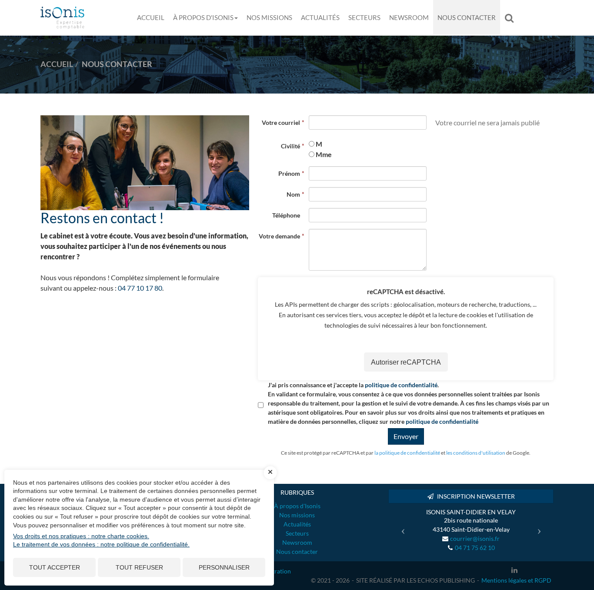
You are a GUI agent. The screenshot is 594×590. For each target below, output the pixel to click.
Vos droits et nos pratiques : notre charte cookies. (81, 536)
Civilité (290, 146)
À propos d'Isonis (203, 17)
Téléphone (286, 215)
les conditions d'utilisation (475, 452)
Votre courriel (281, 122)
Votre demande (279, 236)
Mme (324, 154)
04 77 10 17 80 (140, 288)
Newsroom (409, 17)
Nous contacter (466, 17)
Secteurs (364, 17)
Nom (293, 194)
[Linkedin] (514, 570)
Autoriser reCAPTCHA (406, 362)
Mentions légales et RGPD (516, 580)
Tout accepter (54, 567)
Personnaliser (224, 567)
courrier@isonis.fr (475, 538)
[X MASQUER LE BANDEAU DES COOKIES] (270, 472)
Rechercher (511, 17)
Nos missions (269, 17)
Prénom (289, 173)
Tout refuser (139, 567)
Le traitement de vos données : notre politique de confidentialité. (101, 544)
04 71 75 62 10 (475, 547)
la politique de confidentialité (407, 452)
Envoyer (406, 436)
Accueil (150, 17)
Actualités (320, 17)
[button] (400, 527)
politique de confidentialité (401, 385)
